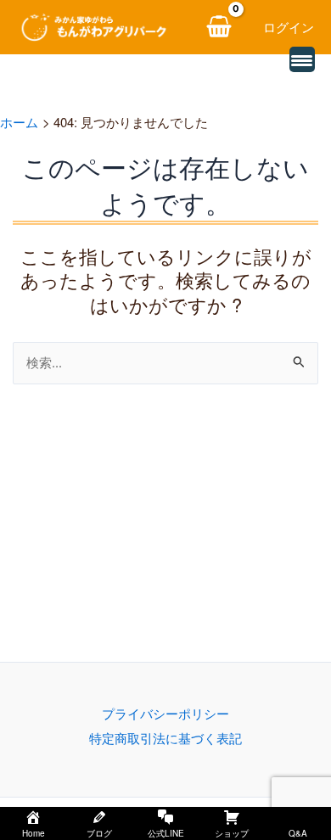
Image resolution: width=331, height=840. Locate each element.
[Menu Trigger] (302, 59)
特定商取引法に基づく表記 (165, 738)
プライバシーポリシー (165, 713)
